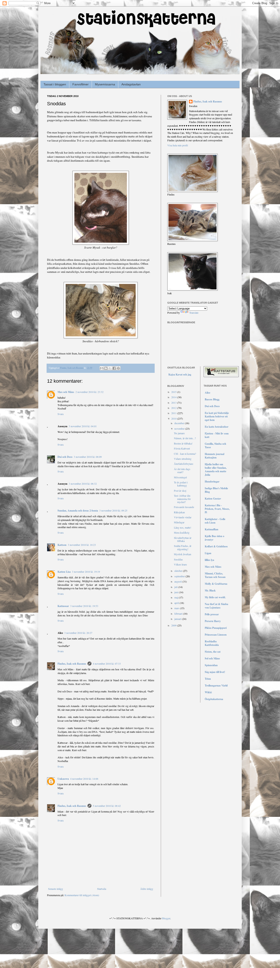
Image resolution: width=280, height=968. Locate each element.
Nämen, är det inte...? (185, 438)
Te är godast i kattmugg (181, 484)
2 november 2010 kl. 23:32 (89, 392)
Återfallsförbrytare (183, 463)
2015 (174, 392)
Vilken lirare (180, 564)
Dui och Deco (65, 457)
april (177, 603)
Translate (193, 312)
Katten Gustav (213, 498)
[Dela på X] (110, 368)
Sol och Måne (212, 658)
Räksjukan (179, 512)
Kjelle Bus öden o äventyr (214, 537)
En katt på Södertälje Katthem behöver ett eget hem (217, 416)
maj (176, 597)
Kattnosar (63, 606)
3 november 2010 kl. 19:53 (84, 606)
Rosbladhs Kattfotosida (212, 643)
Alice (207, 392)
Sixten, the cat (212, 651)
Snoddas (178, 559)
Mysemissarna (105, 84)
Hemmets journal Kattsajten (214, 455)
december (179, 423)
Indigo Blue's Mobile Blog (216, 490)
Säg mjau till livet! (215, 672)
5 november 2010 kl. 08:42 (107, 805)
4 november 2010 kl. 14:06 (84, 778)
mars (177, 608)
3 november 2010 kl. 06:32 (83, 483)
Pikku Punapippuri (216, 628)
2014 (174, 397)
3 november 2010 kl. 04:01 (83, 426)
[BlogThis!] (106, 368)
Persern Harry (213, 621)
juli (176, 587)
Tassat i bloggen (55, 84)
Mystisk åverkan (182, 554)
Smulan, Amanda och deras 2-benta (78, 510)
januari (178, 619)
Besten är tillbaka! (183, 443)
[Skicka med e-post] (102, 368)
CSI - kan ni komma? (185, 453)
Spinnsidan (211, 665)
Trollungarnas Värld (216, 685)
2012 (174, 408)
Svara (60, 414)
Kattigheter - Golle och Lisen (215, 520)
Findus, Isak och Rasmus (72, 664)
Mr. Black (210, 590)
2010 (174, 418)
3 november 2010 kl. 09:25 (113, 510)
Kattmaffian (211, 529)
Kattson (62, 545)
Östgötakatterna (214, 699)
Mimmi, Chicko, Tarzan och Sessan (215, 575)
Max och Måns (66, 392)
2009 (174, 625)
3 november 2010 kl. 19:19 (86, 571)
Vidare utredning (182, 458)
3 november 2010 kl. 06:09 (88, 456)
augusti (178, 581)
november (179, 428)
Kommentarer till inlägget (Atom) (82, 895)
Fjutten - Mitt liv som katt (217, 435)
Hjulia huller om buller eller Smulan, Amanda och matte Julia (216, 469)
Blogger (166, 918)
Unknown (63, 779)
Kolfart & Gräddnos (216, 546)
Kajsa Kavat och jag (179, 374)
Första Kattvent (182, 448)
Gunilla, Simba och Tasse (215, 445)
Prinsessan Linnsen (216, 634)
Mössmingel (180, 477)
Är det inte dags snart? (182, 470)
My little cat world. (215, 597)
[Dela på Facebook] (114, 368)
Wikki (208, 692)
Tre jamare (179, 433)
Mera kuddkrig (181, 532)
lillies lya (209, 560)
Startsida (101, 888)
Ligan (208, 553)
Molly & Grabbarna (216, 584)
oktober (178, 570)
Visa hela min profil (177, 145)
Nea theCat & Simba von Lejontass (216, 605)
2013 (174, 402)
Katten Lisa (64, 572)
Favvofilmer (80, 84)
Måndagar (179, 522)
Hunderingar (212, 481)
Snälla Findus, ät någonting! (182, 547)
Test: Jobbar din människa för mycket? (182, 499)
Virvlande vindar (182, 517)
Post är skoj (180, 490)
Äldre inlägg (146, 888)
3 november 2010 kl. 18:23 (82, 544)
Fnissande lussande (184, 507)
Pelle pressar (212, 614)
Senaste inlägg (55, 888)
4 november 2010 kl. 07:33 (107, 663)
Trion (208, 679)
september (180, 576)
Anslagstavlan (131, 84)
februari (178, 613)
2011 (174, 413)
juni (176, 592)
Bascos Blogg (212, 399)
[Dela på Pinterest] (118, 368)
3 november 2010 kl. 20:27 (78, 632)
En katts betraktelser (216, 427)
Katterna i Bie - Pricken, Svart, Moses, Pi (217, 508)
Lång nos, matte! (182, 527)
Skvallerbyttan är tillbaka (182, 539)
